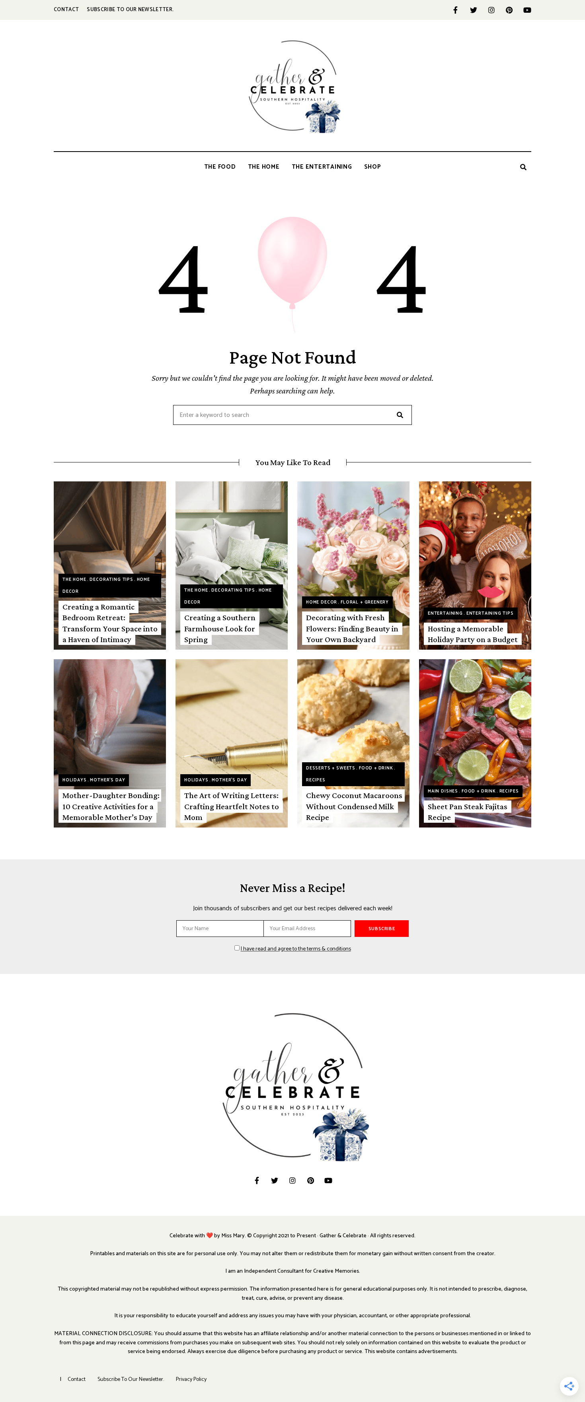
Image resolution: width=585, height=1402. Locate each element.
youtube (527, 10)
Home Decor (321, 602)
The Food (220, 167)
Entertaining (445, 613)
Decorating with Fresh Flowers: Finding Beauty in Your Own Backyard (352, 628)
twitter (473, 10)
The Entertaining (322, 167)
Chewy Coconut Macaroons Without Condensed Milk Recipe (354, 806)
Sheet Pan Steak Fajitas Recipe (467, 812)
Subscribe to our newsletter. (130, 10)
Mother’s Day (107, 780)
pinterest (509, 10)
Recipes (316, 780)
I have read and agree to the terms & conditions (296, 949)
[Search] (400, 415)
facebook (455, 10)
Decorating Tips (111, 579)
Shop (372, 167)
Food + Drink (376, 768)
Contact (66, 10)
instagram (491, 10)
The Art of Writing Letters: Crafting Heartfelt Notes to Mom (231, 806)
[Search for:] (292, 415)
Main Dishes (443, 791)
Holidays (74, 780)
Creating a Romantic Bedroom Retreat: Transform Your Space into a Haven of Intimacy (110, 623)
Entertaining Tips (490, 613)
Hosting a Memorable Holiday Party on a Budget (473, 634)
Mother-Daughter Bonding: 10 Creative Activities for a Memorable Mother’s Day (111, 806)
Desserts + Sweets (330, 768)
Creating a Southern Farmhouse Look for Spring (219, 628)
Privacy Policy (191, 1379)
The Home (264, 167)
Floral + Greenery (365, 602)
